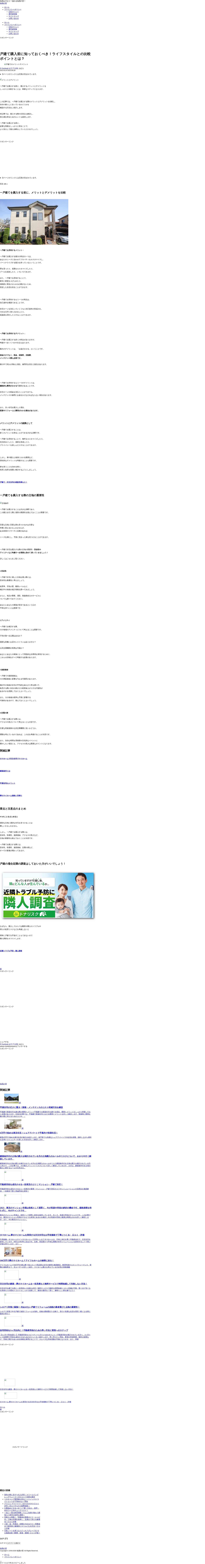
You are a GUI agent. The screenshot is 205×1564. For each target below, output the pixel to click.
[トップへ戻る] (1, 1561)
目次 (1, 184)
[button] (21, 68)
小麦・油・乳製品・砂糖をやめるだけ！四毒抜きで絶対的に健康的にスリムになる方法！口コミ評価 (22, 1526)
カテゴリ (3, 1543)
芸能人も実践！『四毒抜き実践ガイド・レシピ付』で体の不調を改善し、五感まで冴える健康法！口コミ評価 (22, 1519)
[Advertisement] (46, 43)
